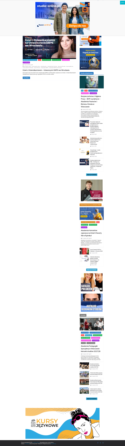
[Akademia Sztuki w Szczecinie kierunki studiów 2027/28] (84, 366)
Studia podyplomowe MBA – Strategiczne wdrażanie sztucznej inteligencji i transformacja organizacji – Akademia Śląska (96, 164)
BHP (82, 90)
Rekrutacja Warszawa (86, 337)
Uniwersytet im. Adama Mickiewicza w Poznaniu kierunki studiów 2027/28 (96, 390)
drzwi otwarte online (36, 66)
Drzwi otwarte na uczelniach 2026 (88, 222)
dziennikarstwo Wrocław (52, 66)
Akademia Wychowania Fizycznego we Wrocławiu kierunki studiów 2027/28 (96, 382)
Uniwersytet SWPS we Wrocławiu (55, 67)
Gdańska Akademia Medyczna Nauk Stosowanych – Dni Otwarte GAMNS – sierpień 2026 (95, 260)
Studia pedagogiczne (96, 337)
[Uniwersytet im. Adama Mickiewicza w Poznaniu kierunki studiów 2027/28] (84, 391)
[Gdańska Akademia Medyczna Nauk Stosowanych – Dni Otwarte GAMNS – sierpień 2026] (84, 260)
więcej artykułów (91, 174)
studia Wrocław (37, 67)
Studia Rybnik (84, 227)
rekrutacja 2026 (85, 224)
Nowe (40, 59)
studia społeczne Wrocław (28, 67)
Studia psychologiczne (86, 340)
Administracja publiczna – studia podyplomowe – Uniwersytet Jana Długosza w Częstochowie (96, 141)
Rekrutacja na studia (47, 59)
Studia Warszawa (93, 93)
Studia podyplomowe (93, 90)
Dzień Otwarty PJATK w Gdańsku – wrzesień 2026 (96, 250)
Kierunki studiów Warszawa (95, 332)
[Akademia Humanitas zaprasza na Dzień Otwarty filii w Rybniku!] (92, 213)
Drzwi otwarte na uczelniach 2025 (30, 59)
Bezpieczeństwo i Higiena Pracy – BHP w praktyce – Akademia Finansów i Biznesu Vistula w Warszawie (91, 101)
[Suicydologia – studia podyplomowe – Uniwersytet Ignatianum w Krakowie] (84, 153)
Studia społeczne (65, 59)
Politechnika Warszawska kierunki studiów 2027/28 (96, 373)
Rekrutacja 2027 (89, 335)
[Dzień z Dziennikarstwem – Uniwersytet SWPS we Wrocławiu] (49, 44)
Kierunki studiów (85, 332)
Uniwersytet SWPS (44, 67)
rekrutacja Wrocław (61, 66)
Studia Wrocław (26, 62)
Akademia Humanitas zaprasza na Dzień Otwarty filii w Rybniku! (91, 233)
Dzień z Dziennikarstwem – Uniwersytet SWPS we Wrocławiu (46, 70)
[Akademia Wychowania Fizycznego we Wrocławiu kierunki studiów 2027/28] (84, 382)
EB (32, 64)
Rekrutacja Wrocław (57, 59)
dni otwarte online (27, 66)
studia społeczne (69, 66)
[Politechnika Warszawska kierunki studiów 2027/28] (84, 374)
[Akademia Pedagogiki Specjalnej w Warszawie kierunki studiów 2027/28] (92, 324)
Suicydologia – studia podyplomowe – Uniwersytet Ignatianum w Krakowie (96, 152)
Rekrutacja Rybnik (93, 224)
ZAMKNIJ (122, 2)
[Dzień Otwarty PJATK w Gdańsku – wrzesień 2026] (84, 251)
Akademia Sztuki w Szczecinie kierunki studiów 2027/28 (94, 365)
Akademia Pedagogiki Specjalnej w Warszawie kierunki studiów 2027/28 (90, 348)
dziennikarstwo (44, 66)
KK (90, 354)
